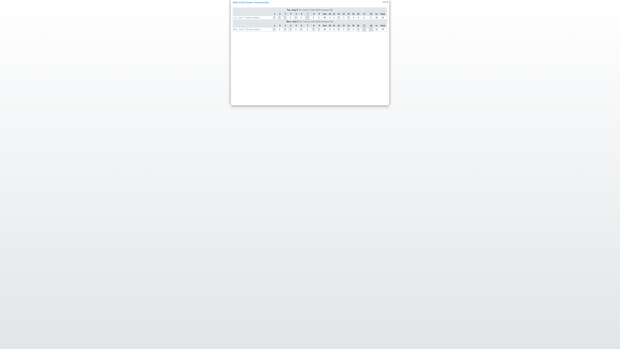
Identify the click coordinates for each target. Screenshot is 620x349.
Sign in (385, 2)
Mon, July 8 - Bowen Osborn (246, 29)
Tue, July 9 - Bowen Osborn (246, 17)
